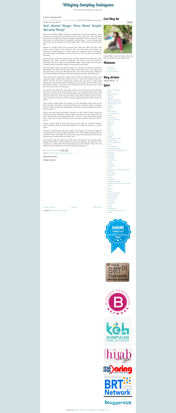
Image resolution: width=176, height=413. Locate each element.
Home (45, 20)
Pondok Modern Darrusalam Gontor (119, 183)
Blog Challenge (112, 94)
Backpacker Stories (114, 90)
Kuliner (110, 162)
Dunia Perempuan (113, 119)
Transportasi (112, 202)
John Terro (96, 410)
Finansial (110, 134)
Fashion (110, 125)
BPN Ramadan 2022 (114, 100)
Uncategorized (112, 208)
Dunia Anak (111, 117)
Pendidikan (111, 179)
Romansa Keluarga (69, 20)
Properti (110, 185)
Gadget (110, 136)
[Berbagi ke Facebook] (67, 151)
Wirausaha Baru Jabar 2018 (117, 210)
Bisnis (109, 92)
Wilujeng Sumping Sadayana (88, 4)
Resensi (110, 189)
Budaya (110, 105)
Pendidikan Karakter (114, 181)
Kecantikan (111, 154)
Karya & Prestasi (113, 71)
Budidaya (111, 107)
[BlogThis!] (63, 151)
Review (110, 191)
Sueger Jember (113, 197)
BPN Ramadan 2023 (114, 102)
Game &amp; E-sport (114, 138)
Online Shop (112, 173)
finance (110, 131)
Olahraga (111, 171)
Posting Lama (97, 207)
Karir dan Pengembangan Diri (117, 150)
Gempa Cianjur (112, 140)
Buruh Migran (112, 111)
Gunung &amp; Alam (114, 142)
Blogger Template (85, 410)
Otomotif (110, 175)
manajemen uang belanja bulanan (119, 169)
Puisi (109, 187)
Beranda (74, 207)
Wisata (110, 212)
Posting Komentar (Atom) (59, 210)
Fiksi (109, 127)
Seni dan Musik (113, 195)
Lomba (110, 168)
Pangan (110, 177)
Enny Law (106, 410)
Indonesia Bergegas (114, 148)
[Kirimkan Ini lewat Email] (61, 151)
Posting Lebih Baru (49, 207)
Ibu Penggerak (112, 146)
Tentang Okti (112, 69)
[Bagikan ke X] (65, 151)
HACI (109, 144)
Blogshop (111, 96)
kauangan (111, 152)
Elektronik (111, 123)
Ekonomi (110, 121)
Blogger (76, 410)
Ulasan (110, 206)
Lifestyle (110, 164)
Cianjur (110, 115)
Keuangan (111, 158)
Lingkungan (111, 166)
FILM (109, 129)
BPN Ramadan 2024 (114, 103)
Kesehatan (111, 156)
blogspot (110, 98)
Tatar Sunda (112, 199)
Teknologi (111, 201)
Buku (109, 109)
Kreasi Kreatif (112, 160)
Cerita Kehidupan (55, 20)
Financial (110, 133)
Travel (110, 204)
